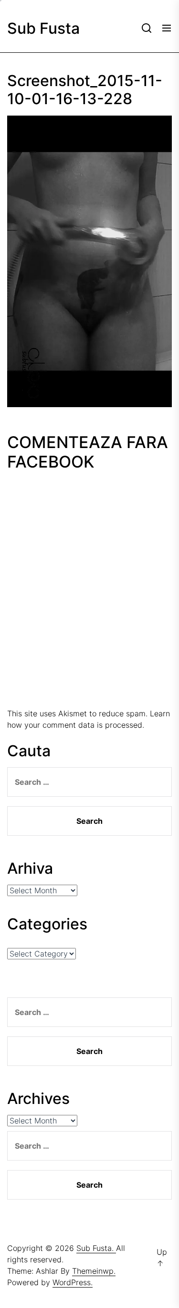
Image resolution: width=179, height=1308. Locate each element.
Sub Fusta (43, 29)
